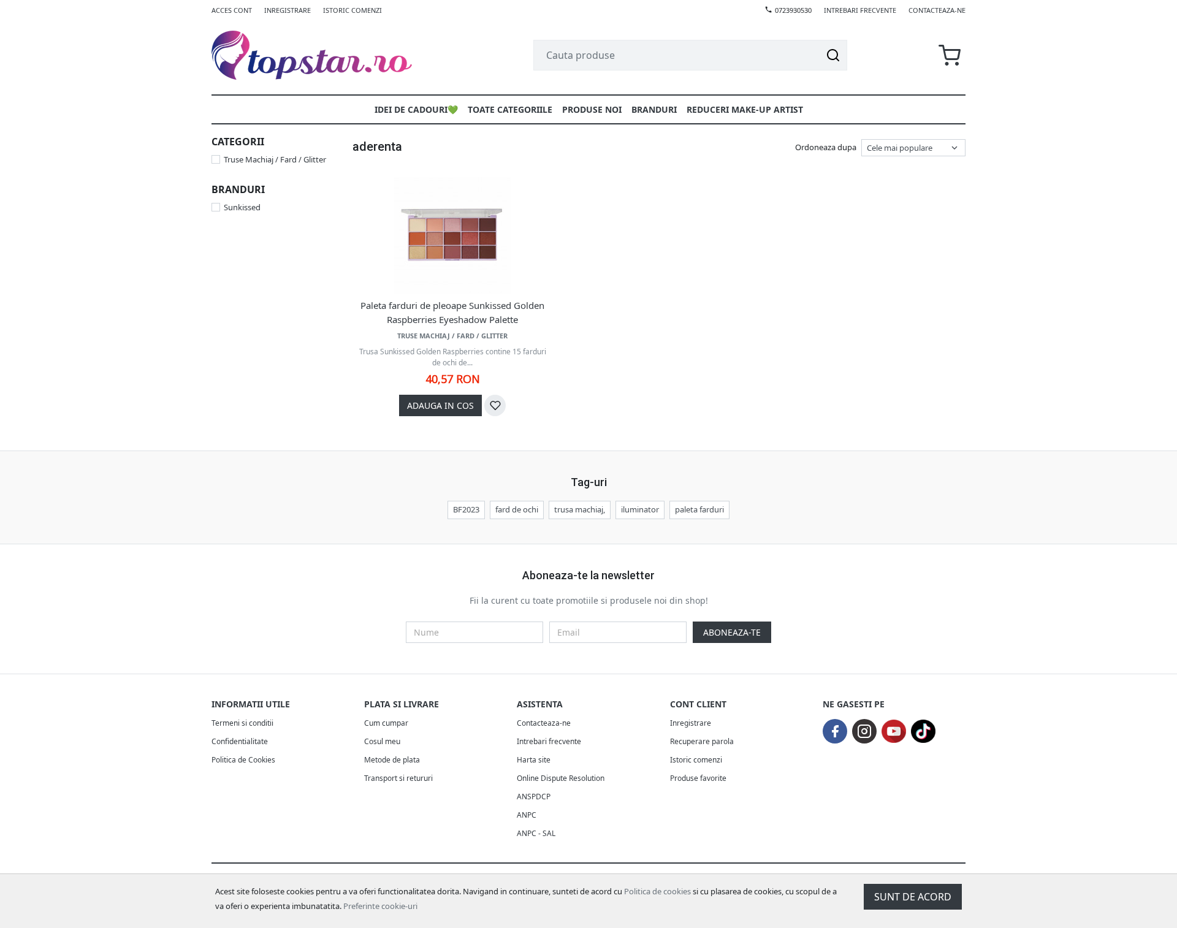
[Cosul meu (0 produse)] (950, 55)
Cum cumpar (386, 723)
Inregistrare (287, 10)
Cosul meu (382, 741)
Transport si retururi (398, 778)
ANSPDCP (533, 796)
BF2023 (466, 509)
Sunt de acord (912, 896)
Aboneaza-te (732, 632)
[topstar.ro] (326, 55)
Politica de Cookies (243, 760)
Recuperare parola (702, 741)
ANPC (526, 815)
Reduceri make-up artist (745, 109)
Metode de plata (392, 760)
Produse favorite (698, 778)
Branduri (654, 109)
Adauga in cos (440, 405)
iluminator (640, 509)
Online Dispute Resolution (560, 778)
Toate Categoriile (510, 109)
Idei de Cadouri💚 (416, 109)
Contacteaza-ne (937, 10)
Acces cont (231, 10)
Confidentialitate (239, 741)
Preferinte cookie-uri (380, 905)
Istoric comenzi (352, 10)
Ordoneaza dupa (825, 147)
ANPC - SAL (536, 833)
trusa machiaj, (579, 509)
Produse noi (592, 109)
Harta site (533, 760)
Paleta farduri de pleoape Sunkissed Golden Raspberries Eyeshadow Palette (452, 312)
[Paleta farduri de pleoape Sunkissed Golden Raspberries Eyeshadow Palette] (452, 235)
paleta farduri (699, 509)
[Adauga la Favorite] (495, 405)
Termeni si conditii (242, 723)
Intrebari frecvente (860, 10)
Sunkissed (242, 207)
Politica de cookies (657, 891)
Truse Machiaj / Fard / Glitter (275, 159)
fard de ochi (516, 509)
